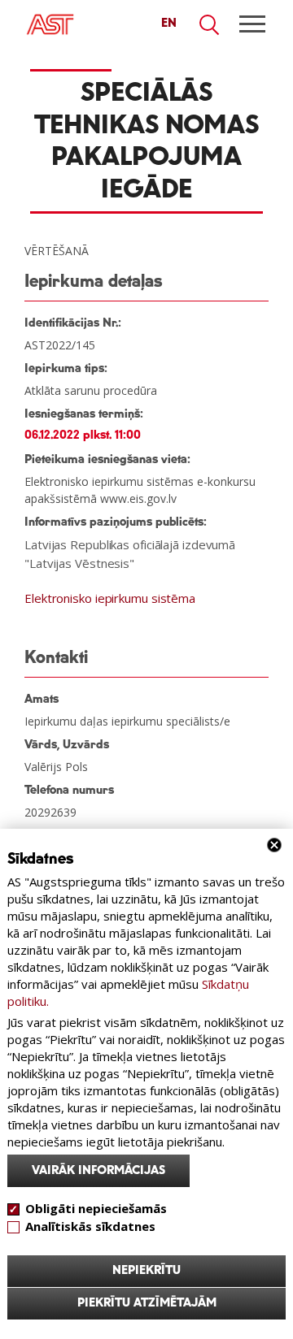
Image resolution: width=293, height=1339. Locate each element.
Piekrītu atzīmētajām (146, 1303)
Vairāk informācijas (98, 1170)
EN (169, 23)
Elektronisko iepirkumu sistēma (109, 598)
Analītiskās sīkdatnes (90, 1226)
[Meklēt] (210, 25)
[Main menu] (252, 23)
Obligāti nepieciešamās (96, 1208)
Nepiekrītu (146, 1270)
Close (274, 845)
